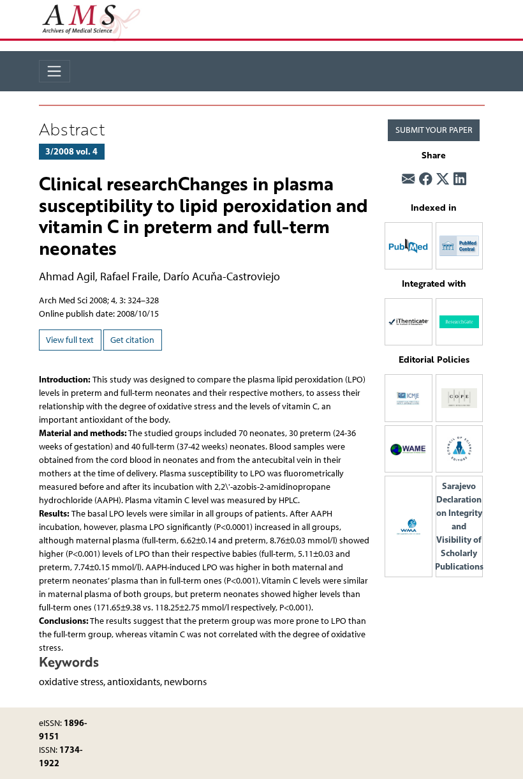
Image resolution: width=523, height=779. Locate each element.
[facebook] (425, 178)
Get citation (132, 340)
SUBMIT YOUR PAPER (434, 130)
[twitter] (442, 178)
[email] (408, 178)
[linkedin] (459, 178)
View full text (70, 340)
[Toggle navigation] (54, 71)
